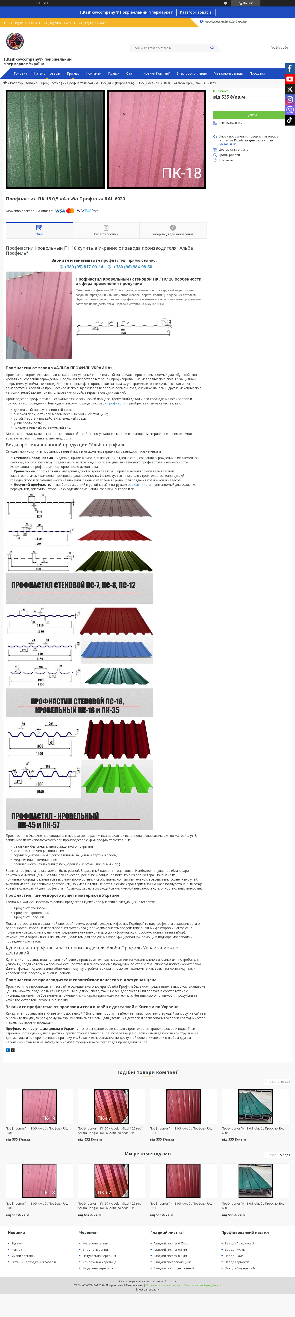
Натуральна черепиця (99, 1256)
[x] (13, 1051)
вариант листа (139, 484)
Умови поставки (23, 1256)
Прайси (113, 73)
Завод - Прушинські (239, 1243)
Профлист (258, 73)
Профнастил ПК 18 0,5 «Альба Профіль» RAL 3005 (37, 1205)
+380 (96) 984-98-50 (132, 266)
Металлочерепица (228, 73)
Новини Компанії (156, 73)
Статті (131, 73)
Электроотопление (192, 73)
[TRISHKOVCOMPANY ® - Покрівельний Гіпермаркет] (15, 41)
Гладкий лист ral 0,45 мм (171, 1243)
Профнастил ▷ (52, 83)
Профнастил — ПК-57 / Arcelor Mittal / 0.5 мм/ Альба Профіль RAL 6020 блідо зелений (110, 1130)
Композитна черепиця (99, 1262)
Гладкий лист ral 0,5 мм (170, 1249)
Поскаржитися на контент (163, 1285)
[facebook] (8, 1051)
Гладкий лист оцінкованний (174, 1268)
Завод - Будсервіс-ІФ (240, 1268)
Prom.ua (170, 1281)
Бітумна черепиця (96, 1249)
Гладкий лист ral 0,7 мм (170, 1256)
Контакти (93, 73)
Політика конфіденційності (202, 1285)
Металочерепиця (96, 1243)
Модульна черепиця (98, 1268)
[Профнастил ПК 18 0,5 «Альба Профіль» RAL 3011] (183, 1106)
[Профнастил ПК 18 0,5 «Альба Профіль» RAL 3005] (39, 1106)
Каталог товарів (47, 73)
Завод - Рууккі (235, 1249)
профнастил (117, 403)
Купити (251, 115)
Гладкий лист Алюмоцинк (172, 1262)
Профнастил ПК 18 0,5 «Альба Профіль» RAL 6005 (253, 1205)
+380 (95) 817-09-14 (83, 266)
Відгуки (17, 1243)
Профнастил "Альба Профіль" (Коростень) (100, 83)
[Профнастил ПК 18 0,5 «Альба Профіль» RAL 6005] (255, 1106)
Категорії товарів (196, 12)
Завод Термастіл (237, 1262)
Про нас (73, 73)
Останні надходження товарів (34, 1262)
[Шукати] (212, 48)
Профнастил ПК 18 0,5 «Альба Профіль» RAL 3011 (181, 1205)
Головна (20, 73)
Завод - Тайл (234, 1256)
